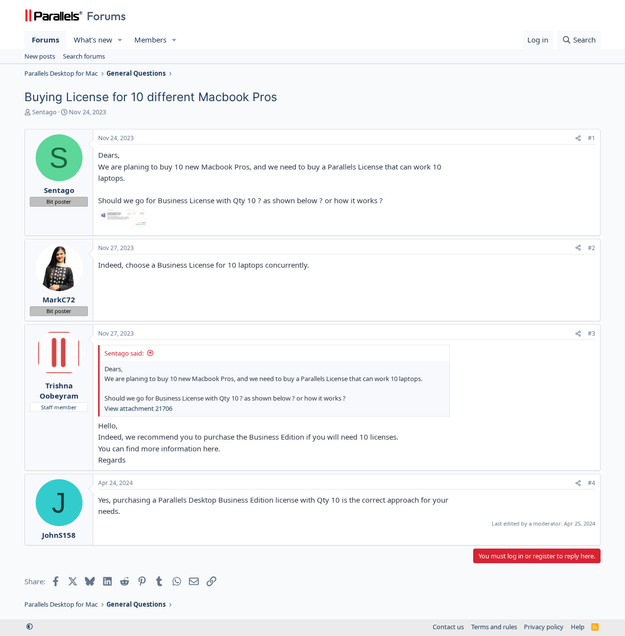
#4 (591, 483)
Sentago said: (124, 353)
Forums (45, 39)
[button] (120, 40)
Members (150, 39)
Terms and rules (494, 626)
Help (577, 626)
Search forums (84, 56)
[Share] (578, 138)
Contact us (448, 626)
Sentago (44, 111)
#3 (591, 333)
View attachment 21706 (138, 408)
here (210, 448)
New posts (39, 56)
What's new (93, 39)
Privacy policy (543, 626)
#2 (591, 248)
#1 (591, 138)
